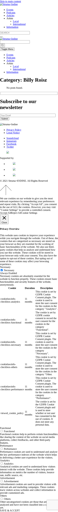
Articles (10, 15)
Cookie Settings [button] (29, 213)
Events (9, 9)
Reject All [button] (16, 213)
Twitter (10, 146)
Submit (4, 119)
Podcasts (10, 12)
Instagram (11, 141)
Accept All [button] (5, 213)
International (19, 24)
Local (16, 21)
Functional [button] (5, 428)
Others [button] (3, 495)
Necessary (9, 270)
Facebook (11, 144)
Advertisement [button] (7, 478)
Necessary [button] (5, 267)
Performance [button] (6, 445)
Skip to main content (10, 1)
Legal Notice (13, 132)
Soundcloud (12, 138)
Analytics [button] (5, 460)
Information (12, 27)
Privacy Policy (13, 129)
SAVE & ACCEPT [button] (10, 510)
